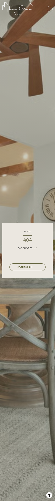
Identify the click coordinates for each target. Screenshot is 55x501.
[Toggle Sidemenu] (50, 9)
